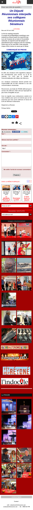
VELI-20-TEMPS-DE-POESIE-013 (8, 475)
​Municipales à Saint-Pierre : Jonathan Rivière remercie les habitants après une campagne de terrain (16, 198)
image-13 (24, 340)
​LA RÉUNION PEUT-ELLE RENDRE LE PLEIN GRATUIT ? (6, 198)
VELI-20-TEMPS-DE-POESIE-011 (8, 288)
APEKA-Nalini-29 (8, 322)
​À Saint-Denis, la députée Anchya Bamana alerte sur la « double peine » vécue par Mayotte (27, 198)
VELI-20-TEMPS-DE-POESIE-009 (8, 460)
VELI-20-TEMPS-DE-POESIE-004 (24, 288)
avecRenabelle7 (9, 252)
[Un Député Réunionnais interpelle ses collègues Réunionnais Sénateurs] (16, 52)
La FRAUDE (5, 395)
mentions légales (16, 497)
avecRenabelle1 (24, 252)
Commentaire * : (6, 151)
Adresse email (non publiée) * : (10, 139)
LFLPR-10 (9, 235)
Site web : (4, 145)
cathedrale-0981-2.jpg (24, 411)
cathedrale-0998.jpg (9, 411)
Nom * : (4, 134)
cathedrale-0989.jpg (24, 426)
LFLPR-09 (24, 235)
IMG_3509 (24, 269)
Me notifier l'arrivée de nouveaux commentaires (17, 169)
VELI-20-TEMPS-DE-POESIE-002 (24, 475)
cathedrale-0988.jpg (9, 426)
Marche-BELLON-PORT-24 (9, 304)
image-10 (8, 340)
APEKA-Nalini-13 (24, 322)
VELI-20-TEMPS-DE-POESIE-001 (24, 460)
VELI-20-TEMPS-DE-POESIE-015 (8, 491)
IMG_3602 (9, 269)
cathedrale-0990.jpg (9, 441)
